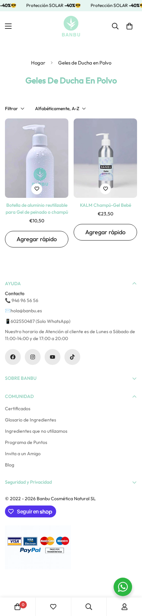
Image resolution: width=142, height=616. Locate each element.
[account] (124, 606)
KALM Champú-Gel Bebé (105, 205)
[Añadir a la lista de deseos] (36, 189)
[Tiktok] (72, 357)
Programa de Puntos (26, 442)
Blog (9, 465)
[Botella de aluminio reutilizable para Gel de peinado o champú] (36, 158)
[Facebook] (13, 357)
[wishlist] (53, 606)
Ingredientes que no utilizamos (36, 431)
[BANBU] (71, 26)
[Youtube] (52, 357)
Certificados (17, 409)
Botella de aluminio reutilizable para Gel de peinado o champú (37, 208)
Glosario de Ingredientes (30, 420)
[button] (129, 25)
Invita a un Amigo (23, 454)
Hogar (38, 63)
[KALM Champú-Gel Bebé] (105, 158)
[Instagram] (33, 357)
